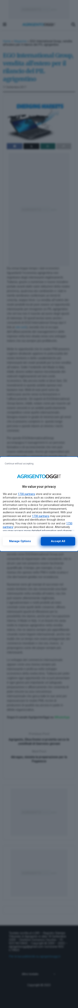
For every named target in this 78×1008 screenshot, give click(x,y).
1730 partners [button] (26, 494)
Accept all (58, 541)
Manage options (20, 541)
